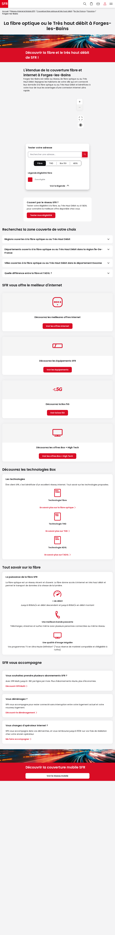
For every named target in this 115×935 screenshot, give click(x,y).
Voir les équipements (57, 369)
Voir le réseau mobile (57, 775)
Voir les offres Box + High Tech (57, 456)
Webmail (98, 4)
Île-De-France (80, 11)
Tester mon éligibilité (41, 215)
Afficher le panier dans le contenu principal (91, 4)
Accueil (5, 11)
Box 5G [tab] (63, 163)
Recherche (84, 4)
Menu (111, 4)
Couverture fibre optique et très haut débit (54, 11)
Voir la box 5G (57, 412)
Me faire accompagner (17, 739)
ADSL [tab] (75, 163)
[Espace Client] (105, 4)
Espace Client (105, 4)
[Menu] (111, 4)
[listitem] (57, 239)
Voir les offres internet (57, 326)
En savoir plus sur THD (57, 531)
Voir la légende (57, 185)
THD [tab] (51, 163)
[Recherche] (84, 4)
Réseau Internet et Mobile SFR (22, 11)
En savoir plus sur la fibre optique (57, 507)
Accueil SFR (4, 4)
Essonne (91, 11)
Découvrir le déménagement (20, 712)
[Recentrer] (80, 118)
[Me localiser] (80, 125)
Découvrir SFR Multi (15, 686)
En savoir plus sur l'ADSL (56, 554)
